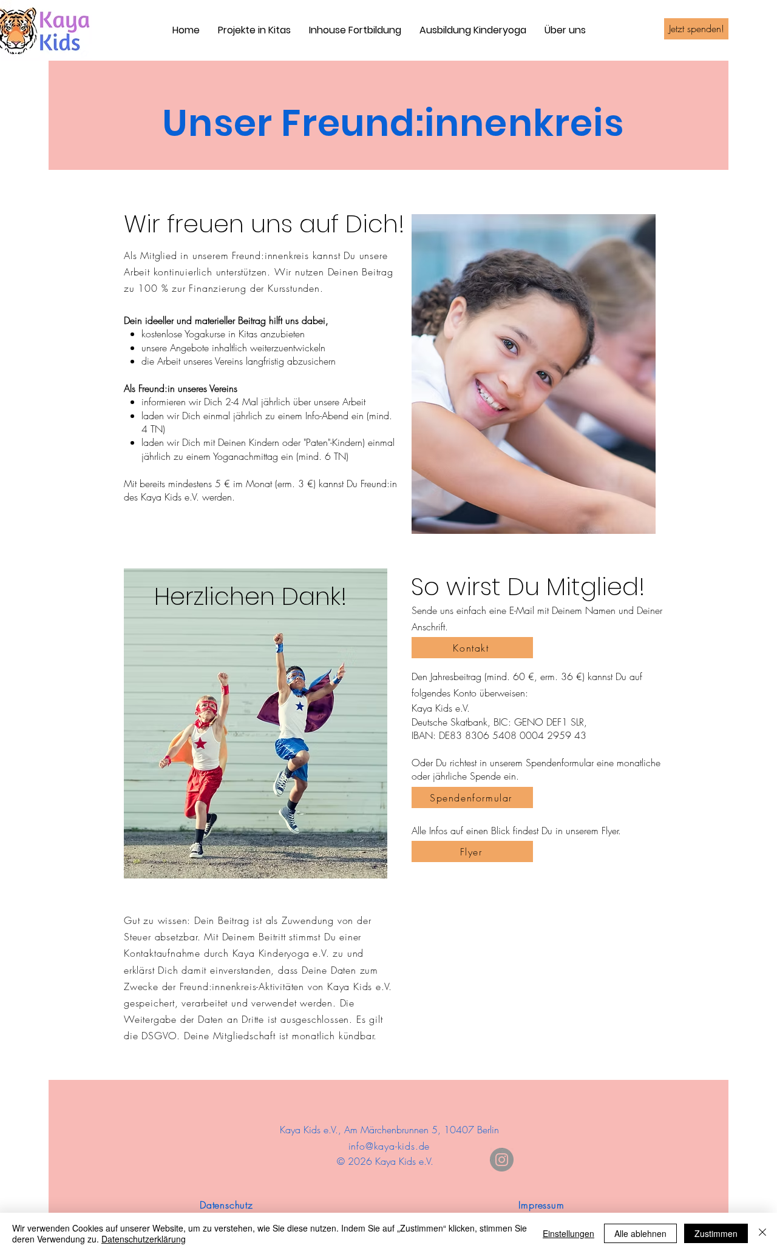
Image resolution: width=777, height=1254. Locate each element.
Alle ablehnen (640, 1233)
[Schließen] (762, 1233)
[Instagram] (502, 1159)
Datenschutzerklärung (143, 1239)
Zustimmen (716, 1233)
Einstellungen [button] (568, 1233)
